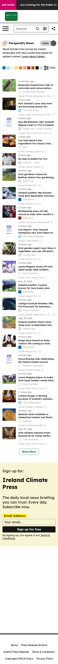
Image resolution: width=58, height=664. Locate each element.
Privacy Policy (44, 658)
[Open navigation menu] (5, 29)
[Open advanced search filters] (45, 28)
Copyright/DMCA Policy (19, 658)
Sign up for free (29, 529)
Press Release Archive (34, 645)
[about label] (19, 91)
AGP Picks (8, 5)
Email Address (14, 516)
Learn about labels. (33, 56)
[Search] (37, 28)
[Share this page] (53, 29)
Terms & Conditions (43, 651)
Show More (29, 451)
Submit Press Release (16, 651)
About (14, 645)
